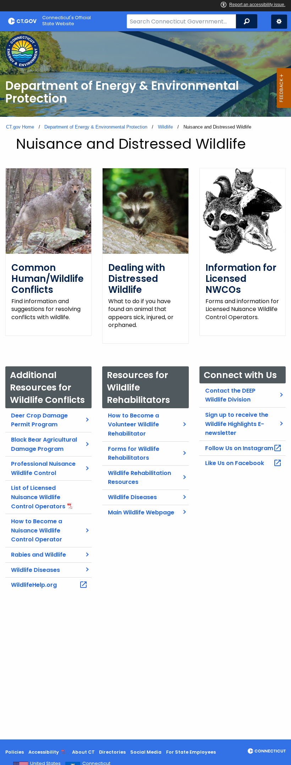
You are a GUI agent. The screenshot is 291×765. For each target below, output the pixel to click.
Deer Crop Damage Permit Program (39, 420)
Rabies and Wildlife (38, 555)
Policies (14, 752)
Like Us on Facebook (234, 463)
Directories (112, 752)
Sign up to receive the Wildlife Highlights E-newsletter (236, 424)
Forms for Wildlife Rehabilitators (133, 453)
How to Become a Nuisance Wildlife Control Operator (36, 530)
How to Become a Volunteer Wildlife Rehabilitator (133, 424)
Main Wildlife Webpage (141, 512)
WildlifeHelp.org (34, 585)
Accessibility (43, 752)
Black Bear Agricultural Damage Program (44, 444)
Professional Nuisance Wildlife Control (43, 468)
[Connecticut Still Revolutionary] (267, 751)
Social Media (145, 752)
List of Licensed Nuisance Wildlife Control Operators (38, 497)
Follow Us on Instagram (239, 448)
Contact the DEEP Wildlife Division (230, 395)
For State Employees (191, 752)
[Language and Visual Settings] (279, 22)
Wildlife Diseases (35, 570)
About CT (83, 752)
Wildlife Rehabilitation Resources (139, 477)
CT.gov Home (20, 127)
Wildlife (165, 127)
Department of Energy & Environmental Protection (95, 127)
